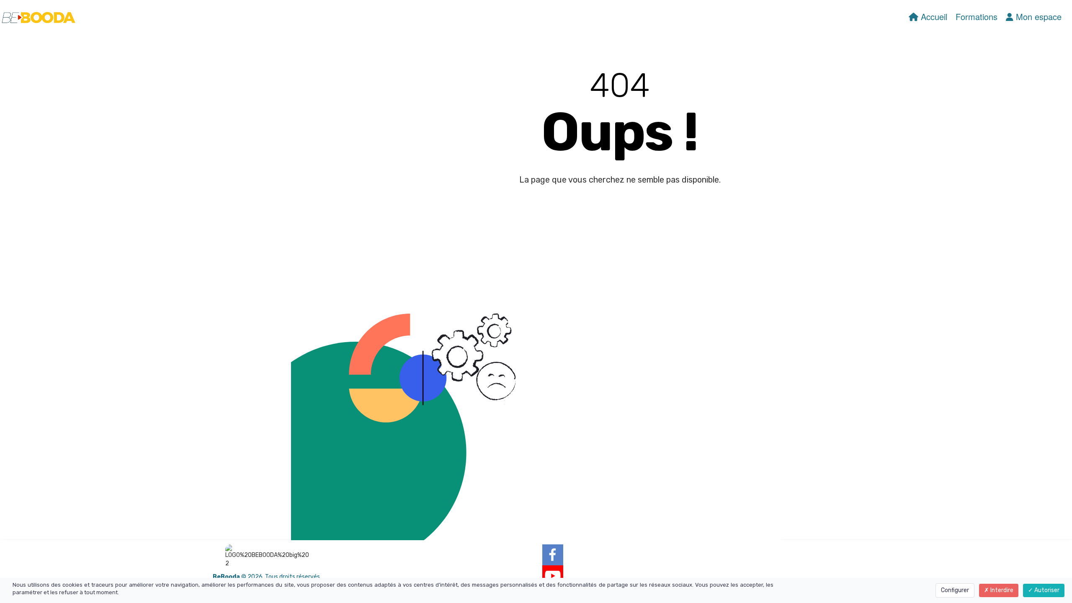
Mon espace (1037, 16)
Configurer (955, 590)
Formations (976, 16)
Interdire (1001, 590)
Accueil (932, 16)
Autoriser (1046, 590)
